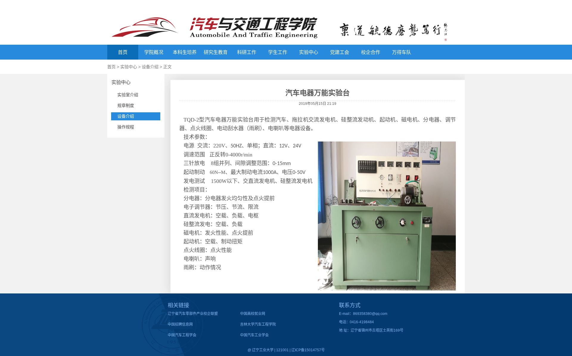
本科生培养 (185, 52)
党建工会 (339, 52)
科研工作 (246, 52)
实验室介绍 (127, 94)
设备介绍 (150, 66)
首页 (123, 52)
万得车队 (401, 52)
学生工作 (277, 52)
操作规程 (125, 127)
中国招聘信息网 (180, 324)
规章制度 (125, 105)
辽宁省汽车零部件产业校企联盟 (193, 314)
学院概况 (153, 52)
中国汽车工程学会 (182, 335)
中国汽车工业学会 (254, 335)
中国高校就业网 (252, 314)
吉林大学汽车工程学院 (258, 324)
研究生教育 (216, 52)
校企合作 (370, 52)
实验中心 (308, 52)
